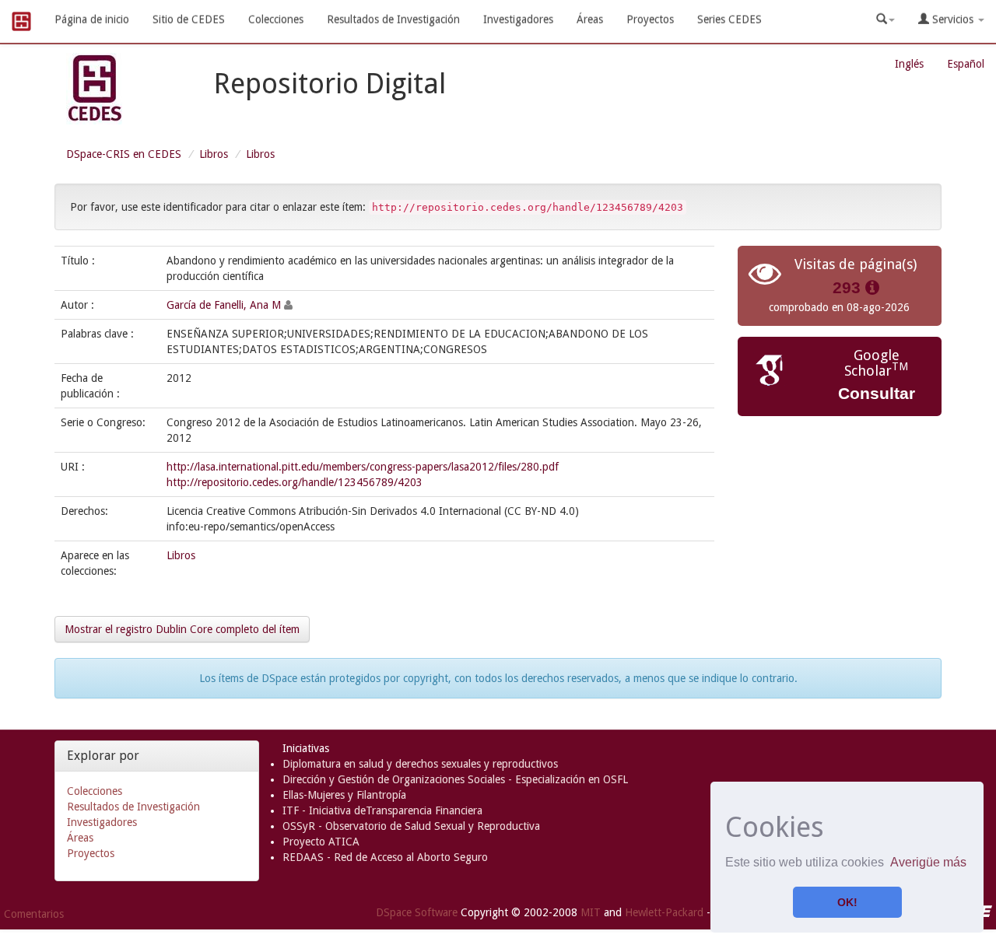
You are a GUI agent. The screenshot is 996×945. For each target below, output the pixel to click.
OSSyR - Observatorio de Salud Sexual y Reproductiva (411, 826)
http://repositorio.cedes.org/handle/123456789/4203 (295, 482)
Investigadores (518, 19)
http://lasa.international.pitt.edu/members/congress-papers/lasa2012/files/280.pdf (363, 466)
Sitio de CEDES (189, 19)
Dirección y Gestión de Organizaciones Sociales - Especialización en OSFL (455, 779)
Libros (213, 154)
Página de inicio (91, 19)
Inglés (909, 64)
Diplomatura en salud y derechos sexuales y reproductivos (420, 764)
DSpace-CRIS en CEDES (123, 154)
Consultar (876, 393)
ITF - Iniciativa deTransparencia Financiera (382, 810)
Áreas (590, 19)
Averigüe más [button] (928, 862)
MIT (590, 911)
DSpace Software (417, 911)
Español (965, 64)
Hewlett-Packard (664, 911)
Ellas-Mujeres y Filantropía (344, 795)
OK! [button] (847, 902)
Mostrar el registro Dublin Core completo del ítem (182, 629)
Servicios (953, 19)
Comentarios (34, 914)
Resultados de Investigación (393, 19)
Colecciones (275, 19)
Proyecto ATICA (320, 841)
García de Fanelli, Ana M (224, 305)
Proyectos (650, 19)
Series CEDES (729, 19)
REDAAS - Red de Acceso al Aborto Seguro (385, 857)
